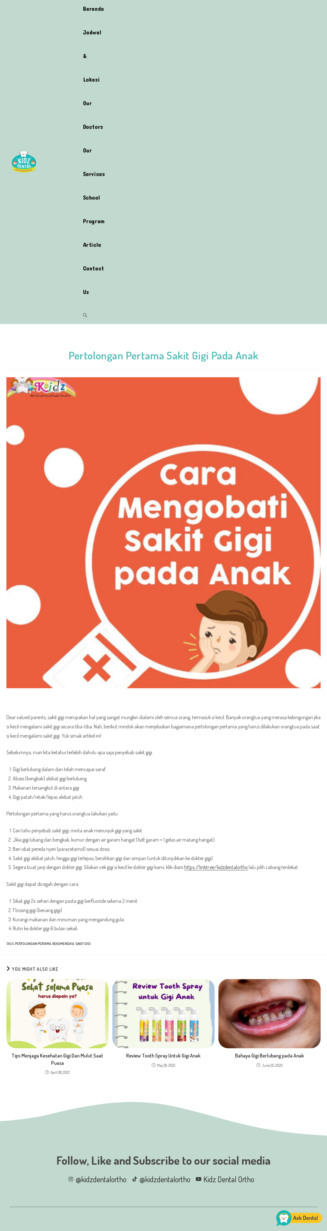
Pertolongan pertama (33, 943)
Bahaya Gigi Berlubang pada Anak (269, 1055)
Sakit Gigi (83, 943)
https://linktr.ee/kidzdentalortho (216, 867)
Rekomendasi (63, 943)
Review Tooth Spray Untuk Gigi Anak (163, 1055)
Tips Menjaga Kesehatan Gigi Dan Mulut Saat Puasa (57, 1059)
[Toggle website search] (85, 315)
